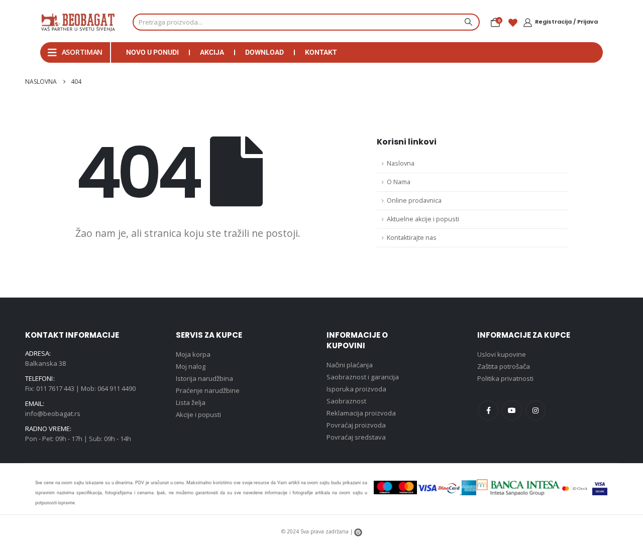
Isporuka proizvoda (356, 388)
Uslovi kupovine (501, 354)
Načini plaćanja (350, 364)
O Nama (398, 182)
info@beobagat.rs (52, 413)
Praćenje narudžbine (208, 390)
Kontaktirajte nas (412, 237)
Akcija (212, 52)
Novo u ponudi (152, 52)
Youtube (512, 410)
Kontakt (321, 52)
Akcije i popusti (198, 414)
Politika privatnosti (505, 378)
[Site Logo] (78, 22)
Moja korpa (193, 354)
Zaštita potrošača (503, 366)
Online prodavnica (414, 200)
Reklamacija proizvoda (361, 412)
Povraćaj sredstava (356, 437)
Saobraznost (346, 400)
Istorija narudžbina (204, 378)
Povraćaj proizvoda (356, 425)
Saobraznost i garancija (363, 376)
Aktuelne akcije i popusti (423, 219)
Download (264, 52)
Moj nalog (190, 366)
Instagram (535, 410)
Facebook (488, 410)
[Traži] (467, 22)
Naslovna (400, 163)
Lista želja (190, 402)
